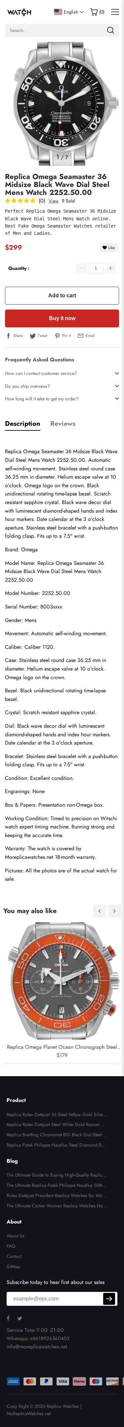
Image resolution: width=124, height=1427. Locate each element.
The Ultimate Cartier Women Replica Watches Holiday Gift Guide (56, 1206)
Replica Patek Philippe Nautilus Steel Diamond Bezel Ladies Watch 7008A (56, 1146)
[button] (99, 911)
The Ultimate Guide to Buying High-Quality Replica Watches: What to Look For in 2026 (56, 1176)
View (54, 201)
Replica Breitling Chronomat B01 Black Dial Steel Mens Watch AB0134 (57, 1135)
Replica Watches (63, 1406)
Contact (14, 1256)
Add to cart (62, 295)
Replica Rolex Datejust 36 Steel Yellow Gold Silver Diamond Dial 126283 (55, 1115)
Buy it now (62, 318)
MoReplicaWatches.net (29, 1413)
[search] (110, 30)
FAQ (11, 1246)
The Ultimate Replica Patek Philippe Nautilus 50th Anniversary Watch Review (57, 1186)
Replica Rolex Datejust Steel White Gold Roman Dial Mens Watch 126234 (56, 1125)
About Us (15, 1235)
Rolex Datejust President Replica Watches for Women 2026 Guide (56, 1196)
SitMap (13, 1266)
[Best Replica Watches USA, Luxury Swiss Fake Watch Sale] (19, 12)
